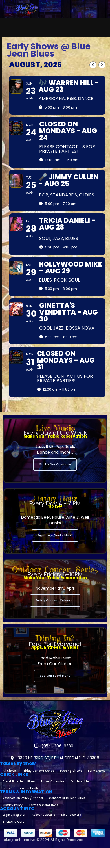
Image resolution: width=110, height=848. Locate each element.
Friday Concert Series (38, 771)
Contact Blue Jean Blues (67, 798)
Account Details (43, 815)
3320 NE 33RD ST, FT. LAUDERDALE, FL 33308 (58, 758)
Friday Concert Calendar (55, 600)
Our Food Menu (82, 781)
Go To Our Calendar (55, 464)
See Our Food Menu (55, 676)
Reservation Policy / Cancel (23, 798)
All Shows (9, 771)
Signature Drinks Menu (55, 535)
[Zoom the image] (55, 712)
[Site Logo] (27, 9)
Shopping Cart (13, 821)
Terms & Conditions (43, 805)
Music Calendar (52, 781)
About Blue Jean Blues (19, 781)
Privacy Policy (13, 805)
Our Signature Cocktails (20, 788)
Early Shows (96, 771)
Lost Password (71, 815)
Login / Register (14, 815)
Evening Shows (71, 771)
